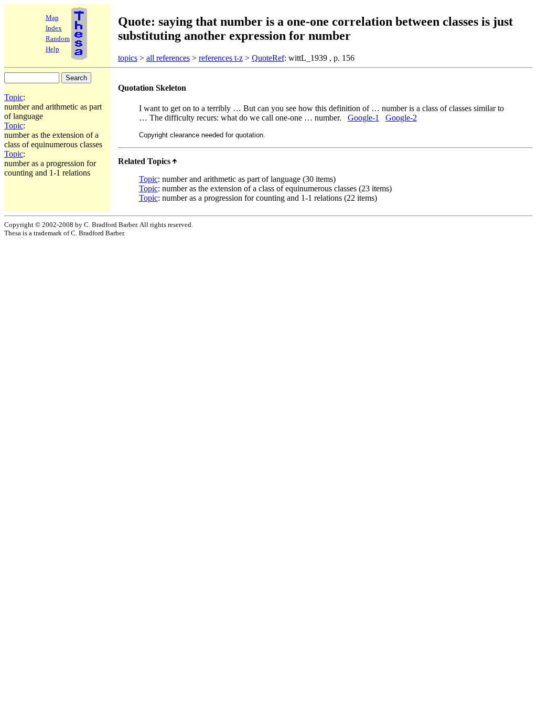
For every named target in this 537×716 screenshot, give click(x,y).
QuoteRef (268, 57)
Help (52, 49)
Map (52, 17)
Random (58, 38)
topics (127, 57)
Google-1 (363, 117)
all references (168, 57)
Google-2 (401, 117)
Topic (13, 97)
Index (54, 28)
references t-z (221, 57)
